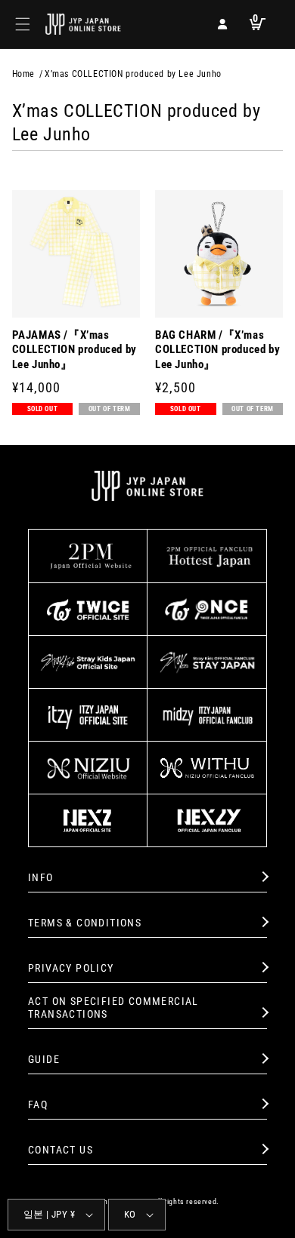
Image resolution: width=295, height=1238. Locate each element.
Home (23, 74)
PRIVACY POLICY (71, 968)
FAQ (38, 1104)
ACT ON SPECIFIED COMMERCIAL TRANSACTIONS (113, 1007)
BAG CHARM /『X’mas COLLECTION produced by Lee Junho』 (217, 349)
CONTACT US (60, 1150)
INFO (41, 877)
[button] (22, 24)
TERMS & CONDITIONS (84, 923)
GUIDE (44, 1059)
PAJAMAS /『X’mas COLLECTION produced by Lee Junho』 (74, 349)
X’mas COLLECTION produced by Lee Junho (133, 74)
